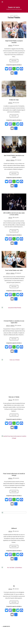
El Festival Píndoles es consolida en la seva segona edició (14, 321)
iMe (14, 586)
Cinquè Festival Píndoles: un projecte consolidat (14, 41)
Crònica (10, 45)
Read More (14, 60)
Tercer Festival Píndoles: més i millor (14, 270)
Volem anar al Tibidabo (14, 397)
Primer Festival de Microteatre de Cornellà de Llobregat (14, 474)
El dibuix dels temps (14, 100)
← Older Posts (6, 626)
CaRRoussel (14, 528)
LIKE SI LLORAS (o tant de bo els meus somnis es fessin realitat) (14, 214)
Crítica (8, 160)
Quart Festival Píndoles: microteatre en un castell (14, 156)
